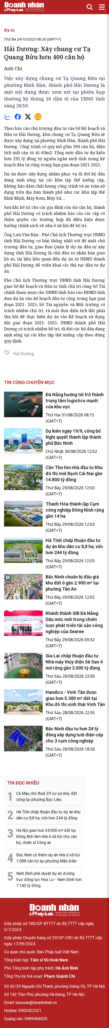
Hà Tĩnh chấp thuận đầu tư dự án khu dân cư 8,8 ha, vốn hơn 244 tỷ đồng (74, 546)
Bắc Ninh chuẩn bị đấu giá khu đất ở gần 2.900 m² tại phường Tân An (72, 583)
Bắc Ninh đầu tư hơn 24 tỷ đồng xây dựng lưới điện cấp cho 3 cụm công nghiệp (74, 734)
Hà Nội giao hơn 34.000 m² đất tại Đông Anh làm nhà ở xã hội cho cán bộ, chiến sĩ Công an (46, 836)
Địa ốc (9, 30)
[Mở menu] (102, 7)
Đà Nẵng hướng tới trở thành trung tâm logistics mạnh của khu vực (75, 400)
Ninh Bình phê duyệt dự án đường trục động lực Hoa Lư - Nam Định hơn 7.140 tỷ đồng (49, 879)
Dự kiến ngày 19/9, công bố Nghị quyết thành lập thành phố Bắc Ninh (73, 437)
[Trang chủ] (54, 910)
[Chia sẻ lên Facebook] (17, 116)
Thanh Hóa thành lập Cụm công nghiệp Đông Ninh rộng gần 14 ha (75, 510)
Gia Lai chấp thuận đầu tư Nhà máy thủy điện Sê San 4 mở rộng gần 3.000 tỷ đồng (74, 662)
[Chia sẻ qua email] (38, 116)
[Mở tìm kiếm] (90, 7)
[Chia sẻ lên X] (27, 116)
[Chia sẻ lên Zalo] (7, 116)
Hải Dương (23, 353)
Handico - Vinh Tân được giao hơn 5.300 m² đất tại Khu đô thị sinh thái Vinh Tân (75, 698)
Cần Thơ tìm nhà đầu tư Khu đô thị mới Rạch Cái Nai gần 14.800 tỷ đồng (74, 473)
